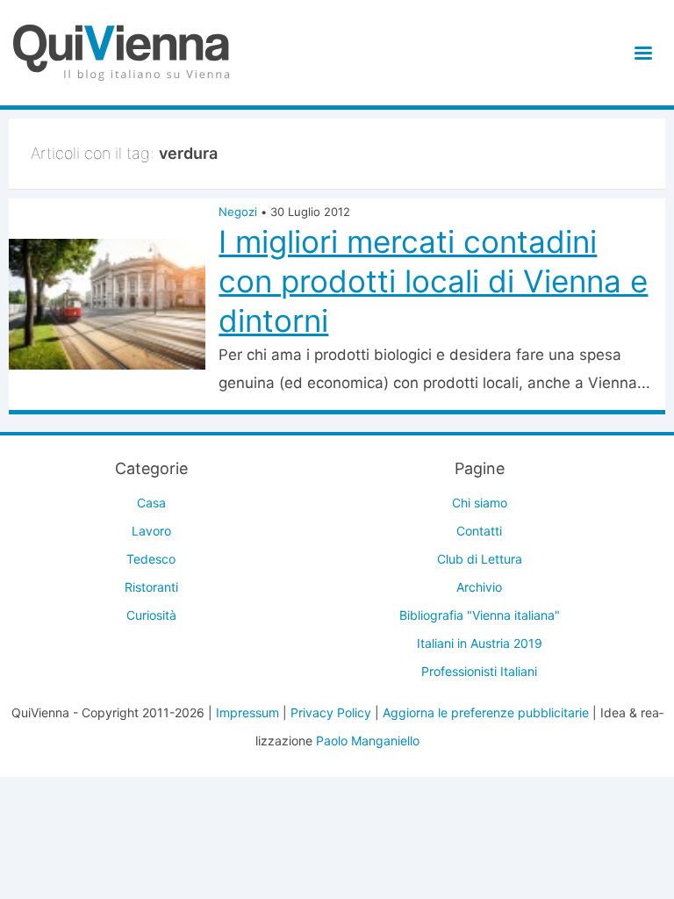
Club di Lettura (479, 558)
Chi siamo (479, 502)
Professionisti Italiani (479, 671)
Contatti (479, 530)
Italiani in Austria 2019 (479, 643)
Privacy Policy (330, 712)
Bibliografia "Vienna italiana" (479, 615)
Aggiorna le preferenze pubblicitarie (486, 712)
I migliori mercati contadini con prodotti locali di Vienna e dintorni (433, 281)
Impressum (247, 712)
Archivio (479, 586)
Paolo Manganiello (367, 740)
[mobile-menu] (640, 53)
